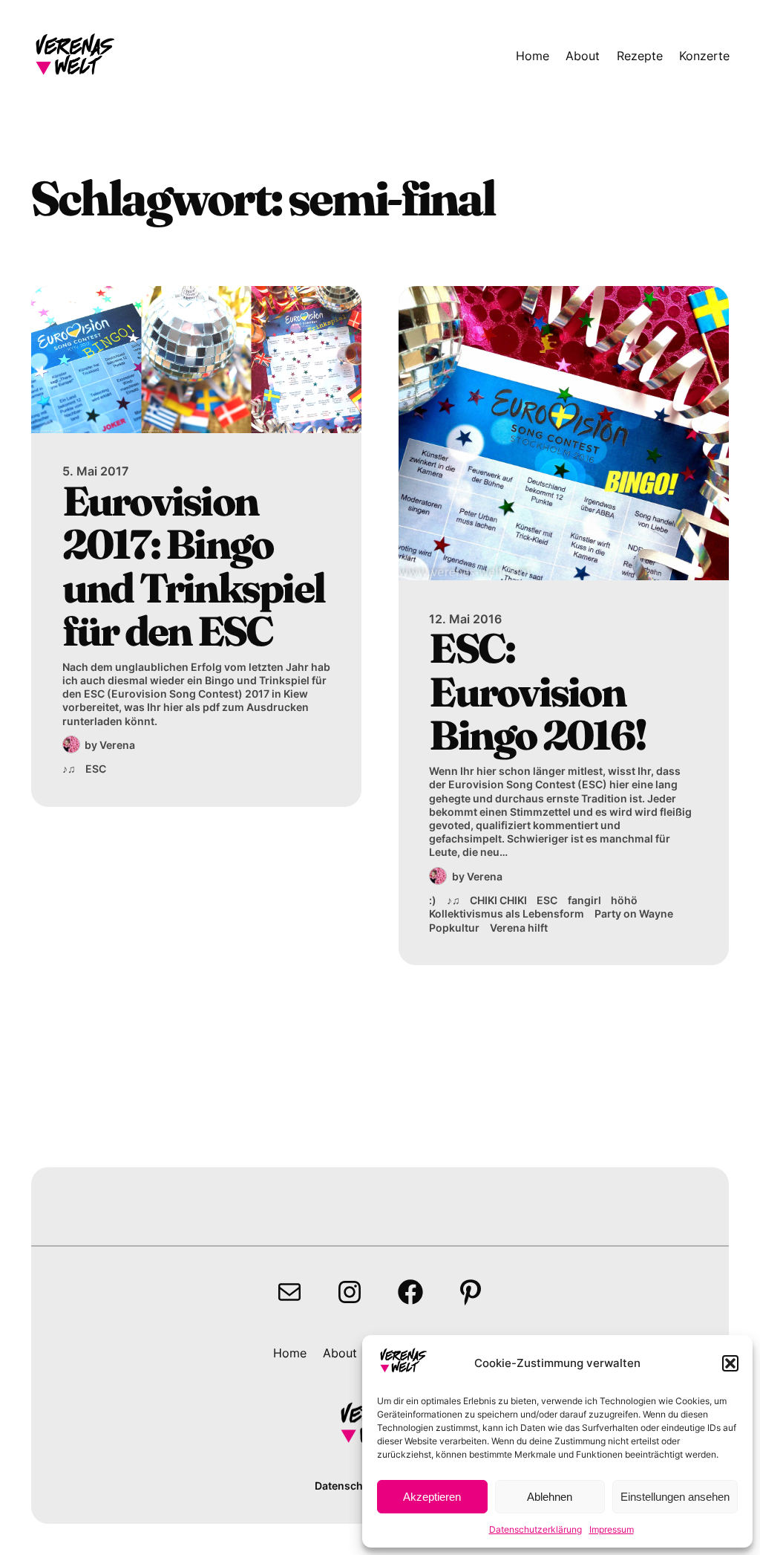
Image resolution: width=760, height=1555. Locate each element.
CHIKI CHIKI (498, 900)
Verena (117, 744)
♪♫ (69, 768)
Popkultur (454, 927)
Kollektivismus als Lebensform (506, 913)
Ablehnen (549, 1496)
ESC (95, 768)
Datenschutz (347, 1485)
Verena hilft (519, 927)
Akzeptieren (432, 1496)
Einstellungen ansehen (675, 1496)
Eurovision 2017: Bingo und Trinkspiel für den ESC (193, 566)
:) (432, 900)
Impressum (611, 1529)
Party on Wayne (633, 913)
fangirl (584, 900)
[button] (730, 1363)
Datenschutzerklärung (535, 1529)
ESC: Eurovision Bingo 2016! (537, 691)
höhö (624, 900)
